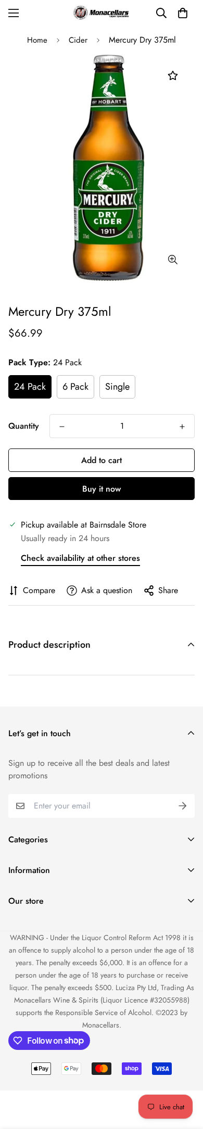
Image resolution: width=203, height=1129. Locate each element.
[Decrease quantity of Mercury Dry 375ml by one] (62, 427)
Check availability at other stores (80, 558)
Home (37, 40)
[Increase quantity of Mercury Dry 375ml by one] (182, 427)
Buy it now (101, 489)
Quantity (23, 426)
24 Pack (30, 386)
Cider (78, 40)
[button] (183, 13)
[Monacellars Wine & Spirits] (101, 12)
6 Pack (75, 386)
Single (117, 386)
